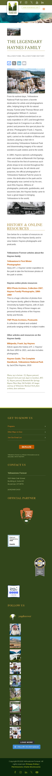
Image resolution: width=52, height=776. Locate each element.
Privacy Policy (32, 764)
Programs (11, 426)
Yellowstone (14, 56)
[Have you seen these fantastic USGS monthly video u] (15, 719)
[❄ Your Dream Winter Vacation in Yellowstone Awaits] (15, 668)
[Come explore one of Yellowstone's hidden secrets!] (15, 707)
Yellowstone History (33, 56)
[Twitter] (31, 2)
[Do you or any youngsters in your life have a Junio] (15, 681)
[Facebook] (20, 2)
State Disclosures (32, 767)
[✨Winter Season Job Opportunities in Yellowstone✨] (15, 732)
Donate (26, 447)
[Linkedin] (42, 2)
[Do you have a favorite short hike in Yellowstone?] (15, 694)
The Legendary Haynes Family (24, 45)
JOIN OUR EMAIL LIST (31, 7)
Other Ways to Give (15, 432)
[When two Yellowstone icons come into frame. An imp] (15, 642)
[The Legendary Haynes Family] (13, 32)
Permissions (17, 767)
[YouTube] (37, 2)
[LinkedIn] (26, 772)
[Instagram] (26, 2)
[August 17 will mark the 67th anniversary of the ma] (15, 655)
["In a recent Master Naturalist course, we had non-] (15, 629)
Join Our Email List (15, 437)
